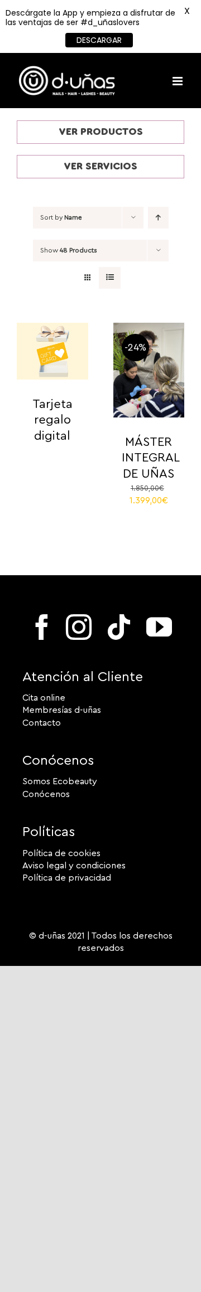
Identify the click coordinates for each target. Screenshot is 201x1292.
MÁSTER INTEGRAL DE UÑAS (151, 458)
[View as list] (110, 278)
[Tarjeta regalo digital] (52, 328)
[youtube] (159, 627)
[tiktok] (119, 627)
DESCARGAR (99, 40)
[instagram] (79, 627)
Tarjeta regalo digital (52, 420)
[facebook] (42, 627)
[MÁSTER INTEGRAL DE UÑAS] (149, 328)
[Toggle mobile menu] (178, 81)
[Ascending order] (158, 217)
